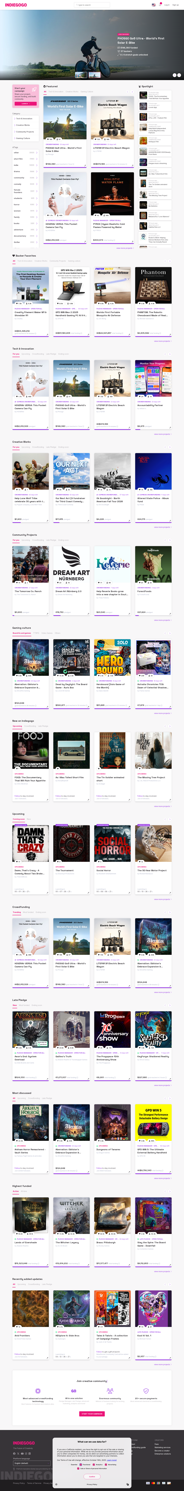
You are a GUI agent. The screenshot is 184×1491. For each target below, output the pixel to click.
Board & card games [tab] (22, 633)
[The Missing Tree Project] (153, 750)
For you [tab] (16, 354)
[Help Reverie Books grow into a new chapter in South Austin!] (112, 564)
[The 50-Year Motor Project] (153, 843)
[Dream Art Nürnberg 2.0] (71, 564)
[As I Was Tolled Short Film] (71, 750)
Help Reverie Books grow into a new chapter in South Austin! (112, 594)
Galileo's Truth (64, 1056)
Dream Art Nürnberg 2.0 (68, 591)
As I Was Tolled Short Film (70, 777)
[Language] (153, 5)
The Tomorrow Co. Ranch (28, 591)
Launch (25, 104)
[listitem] (25, 152)
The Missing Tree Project (151, 777)
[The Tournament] (71, 843)
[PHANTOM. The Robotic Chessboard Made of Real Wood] (153, 285)
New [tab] (29, 819)
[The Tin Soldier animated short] (112, 750)
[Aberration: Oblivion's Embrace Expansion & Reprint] (30, 657)
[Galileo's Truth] (71, 1029)
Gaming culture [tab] (74, 261)
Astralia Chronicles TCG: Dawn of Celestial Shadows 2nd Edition (152, 687)
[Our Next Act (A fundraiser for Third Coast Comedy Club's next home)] (71, 471)
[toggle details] (86, 167)
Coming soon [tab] (19, 819)
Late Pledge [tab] (51, 354)
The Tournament (65, 870)
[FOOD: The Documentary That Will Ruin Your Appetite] (30, 750)
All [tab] (45, 91)
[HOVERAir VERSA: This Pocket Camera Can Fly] (64, 194)
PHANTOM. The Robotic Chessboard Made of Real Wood (151, 315)
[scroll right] (179, 75)
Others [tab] (57, 633)
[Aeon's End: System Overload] (30, 1029)
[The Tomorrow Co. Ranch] (30, 564)
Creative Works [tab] (72, 91)
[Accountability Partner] (153, 378)
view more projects (124, 248)
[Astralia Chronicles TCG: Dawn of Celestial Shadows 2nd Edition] (153, 657)
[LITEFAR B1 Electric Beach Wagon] (112, 117)
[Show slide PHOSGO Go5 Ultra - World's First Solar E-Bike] (95, 75)
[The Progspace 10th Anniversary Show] (112, 1029)
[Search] (77, 5)
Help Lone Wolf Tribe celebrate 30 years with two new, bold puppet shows (30, 501)
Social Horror (104, 870)
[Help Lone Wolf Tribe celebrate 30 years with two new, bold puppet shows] (30, 471)
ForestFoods (144, 591)
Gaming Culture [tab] (87, 91)
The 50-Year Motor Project (152, 870)
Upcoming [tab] (26, 354)
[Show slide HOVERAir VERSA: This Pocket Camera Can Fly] (81, 75)
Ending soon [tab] (63, 354)
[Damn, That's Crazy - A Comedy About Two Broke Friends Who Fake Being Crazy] (30, 843)
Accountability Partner (150, 405)
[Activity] (160, 5)
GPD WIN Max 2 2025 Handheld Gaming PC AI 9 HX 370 (71, 315)
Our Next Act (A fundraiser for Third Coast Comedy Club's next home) (70, 501)
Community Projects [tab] (58, 261)
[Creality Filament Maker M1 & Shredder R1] (30, 285)
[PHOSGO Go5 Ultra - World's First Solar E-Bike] (64, 117)
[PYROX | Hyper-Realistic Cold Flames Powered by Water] (112, 194)
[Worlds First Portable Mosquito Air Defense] (112, 285)
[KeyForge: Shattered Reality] (153, 1029)
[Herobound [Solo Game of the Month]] (112, 657)
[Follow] (58, 769)
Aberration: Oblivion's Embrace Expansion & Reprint (26, 687)
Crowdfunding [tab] (38, 354)
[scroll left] (174, 75)
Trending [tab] (17, 912)
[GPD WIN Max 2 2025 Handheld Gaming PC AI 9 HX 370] (71, 285)
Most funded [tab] (28, 912)
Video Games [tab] (47, 633)
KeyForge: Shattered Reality (153, 1056)
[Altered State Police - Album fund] (153, 471)
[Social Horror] (112, 843)
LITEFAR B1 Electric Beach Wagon (111, 147)
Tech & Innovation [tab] (55, 91)
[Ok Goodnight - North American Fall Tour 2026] (112, 471)
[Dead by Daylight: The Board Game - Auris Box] (71, 657)
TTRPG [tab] (36, 633)
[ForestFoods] (153, 564)
